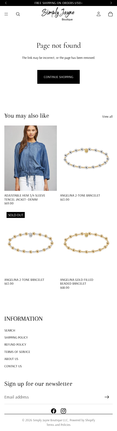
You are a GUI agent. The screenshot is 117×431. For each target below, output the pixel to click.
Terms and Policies (58, 425)
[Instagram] (63, 410)
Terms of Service (17, 351)
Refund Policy (15, 344)
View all (107, 116)
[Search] (18, 14)
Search (9, 330)
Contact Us (13, 366)
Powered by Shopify (82, 420)
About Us (11, 359)
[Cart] (110, 14)
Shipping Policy (16, 337)
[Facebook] (53, 410)
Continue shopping (58, 77)
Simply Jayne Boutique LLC (50, 420)
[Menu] (6, 14)
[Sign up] (107, 397)
